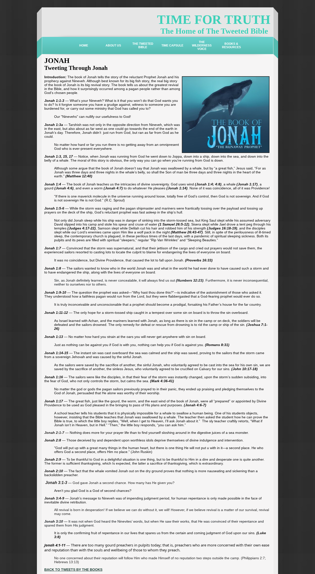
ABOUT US (113, 45)
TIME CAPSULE (172, 45)
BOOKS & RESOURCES (231, 45)
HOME (83, 45)
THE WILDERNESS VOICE (202, 45)
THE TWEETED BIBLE (142, 45)
